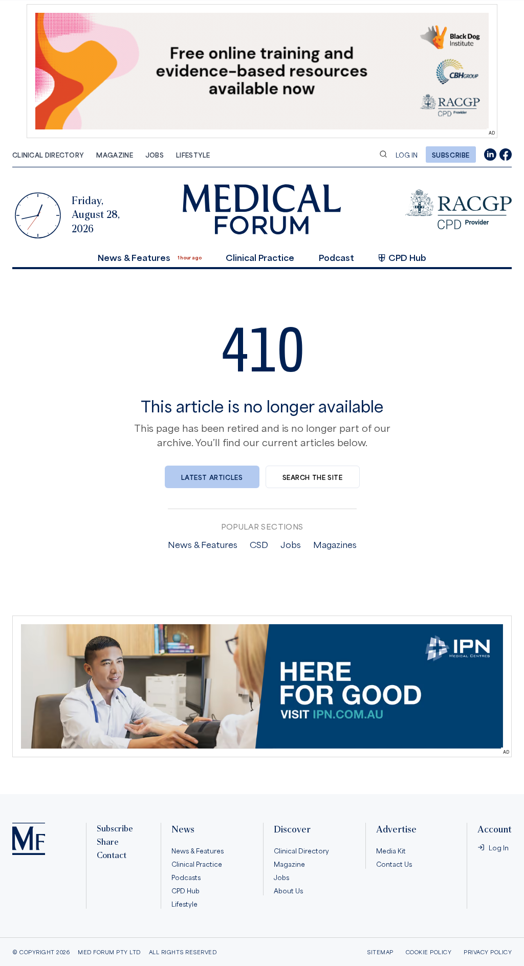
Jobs (154, 154)
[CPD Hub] (458, 209)
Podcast (336, 257)
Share (108, 842)
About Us (288, 890)
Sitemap (380, 952)
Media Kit (391, 850)
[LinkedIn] (490, 154)
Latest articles (212, 477)
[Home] (28, 839)
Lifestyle (193, 154)
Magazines (335, 544)
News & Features (134, 257)
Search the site (312, 477)
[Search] (383, 154)
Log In (407, 154)
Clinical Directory (48, 154)
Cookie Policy (429, 952)
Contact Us (394, 864)
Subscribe (451, 154)
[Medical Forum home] (262, 209)
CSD (259, 544)
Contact (111, 855)
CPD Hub (407, 257)
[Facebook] (505, 154)
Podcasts (186, 877)
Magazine (114, 154)
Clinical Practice (260, 257)
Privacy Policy (488, 952)
